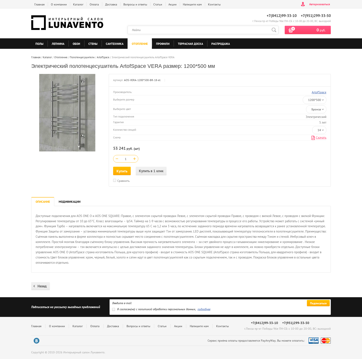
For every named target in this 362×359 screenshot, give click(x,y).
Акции (172, 4)
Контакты (214, 4)
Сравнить (123, 181)
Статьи (157, 4)
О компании (59, 4)
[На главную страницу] (68, 23)
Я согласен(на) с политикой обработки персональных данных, (163, 309)
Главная (39, 4)
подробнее (204, 309)
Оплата (94, 4)
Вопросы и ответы (135, 4)
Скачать (321, 137)
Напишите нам (192, 4)
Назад (42, 286)
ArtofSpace (319, 92)
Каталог (78, 4)
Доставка (111, 4)
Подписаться (318, 303)
